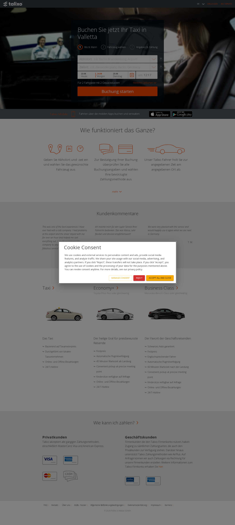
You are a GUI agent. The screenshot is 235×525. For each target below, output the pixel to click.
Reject (139, 278)
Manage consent (120, 278)
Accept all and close (160, 278)
